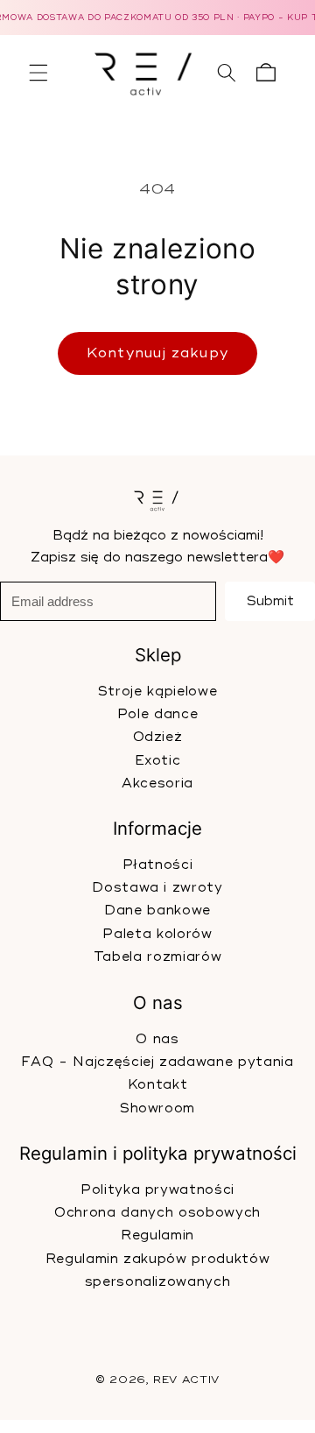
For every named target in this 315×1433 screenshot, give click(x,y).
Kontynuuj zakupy (157, 353)
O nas (157, 1039)
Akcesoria (157, 783)
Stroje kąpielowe (158, 690)
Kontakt (158, 1085)
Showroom (157, 1108)
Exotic (158, 760)
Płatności (157, 865)
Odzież (158, 737)
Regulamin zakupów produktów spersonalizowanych (158, 1270)
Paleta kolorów (157, 934)
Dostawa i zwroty (157, 887)
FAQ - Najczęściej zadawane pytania (157, 1062)
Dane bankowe (157, 911)
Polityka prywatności (157, 1190)
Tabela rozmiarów (158, 957)
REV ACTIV (186, 1380)
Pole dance (158, 714)
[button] (39, 73)
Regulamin (157, 1236)
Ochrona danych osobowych (157, 1212)
